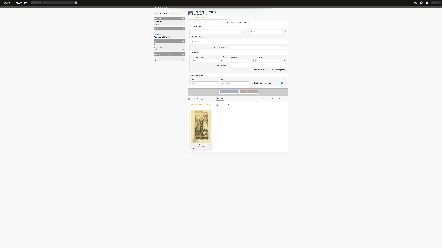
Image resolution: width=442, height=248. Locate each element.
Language (421, 3)
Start (192, 80)
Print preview (195, 99)
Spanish (157, 24)
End (222, 80)
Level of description (163, 53)
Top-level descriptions (261, 70)
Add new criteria (197, 36)
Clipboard (415, 3)
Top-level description (220, 47)
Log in (435, 3)
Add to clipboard (210, 145)
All (155, 31)
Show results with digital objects (228, 105)
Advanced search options (238, 22)
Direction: (275, 99)
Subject (157, 41)
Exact (269, 83)
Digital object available (230, 57)
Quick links (427, 3)
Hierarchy (207, 99)
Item (155, 60)
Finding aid (259, 57)
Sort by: (259, 99)
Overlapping (258, 83)
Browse (35, 3)
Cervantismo (158, 47)
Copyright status (221, 65)
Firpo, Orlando (159, 34)
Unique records (159, 21)
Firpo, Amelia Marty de (162, 37)
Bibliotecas (157, 50)
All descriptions (279, 70)
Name (156, 28)
